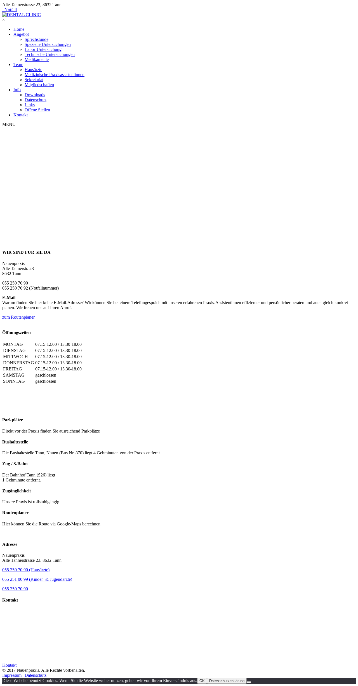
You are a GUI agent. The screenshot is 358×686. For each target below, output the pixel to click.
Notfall (9, 9)
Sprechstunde (36, 39)
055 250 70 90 (15, 588)
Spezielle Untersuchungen (48, 44)
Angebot (21, 34)
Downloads (35, 94)
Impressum (12, 675)
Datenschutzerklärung (226, 681)
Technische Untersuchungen (50, 54)
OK (202, 681)
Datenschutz (35, 99)
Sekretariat (34, 79)
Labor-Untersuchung (43, 49)
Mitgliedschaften (39, 84)
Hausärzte (33, 69)
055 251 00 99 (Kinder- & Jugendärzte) (37, 579)
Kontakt (20, 114)
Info (17, 89)
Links (30, 104)
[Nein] (249, 682)
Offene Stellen (37, 109)
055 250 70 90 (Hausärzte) (26, 569)
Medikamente (37, 59)
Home (18, 29)
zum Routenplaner (18, 317)
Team (18, 64)
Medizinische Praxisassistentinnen (54, 74)
